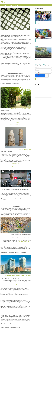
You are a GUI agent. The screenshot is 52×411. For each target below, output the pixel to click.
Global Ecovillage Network (16, 284)
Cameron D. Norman (27, 61)
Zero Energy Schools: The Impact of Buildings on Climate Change (42, 22)
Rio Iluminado (38, 59)
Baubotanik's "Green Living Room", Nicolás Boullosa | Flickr (20, 108)
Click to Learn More (15, 122)
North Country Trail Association (23, 241)
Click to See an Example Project (15, 124)
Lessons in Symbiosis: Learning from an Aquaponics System (42, 40)
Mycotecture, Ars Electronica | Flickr (24, 149)
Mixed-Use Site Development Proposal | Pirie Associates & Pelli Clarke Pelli (18, 275)
